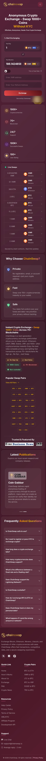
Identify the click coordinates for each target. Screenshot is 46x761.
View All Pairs (11, 382)
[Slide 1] (21, 509)
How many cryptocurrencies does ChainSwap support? (19, 558)
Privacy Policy (7, 707)
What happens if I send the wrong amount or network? (19, 617)
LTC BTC (17, 394)
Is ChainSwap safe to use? (16, 529)
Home (3, 669)
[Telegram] (9, 654)
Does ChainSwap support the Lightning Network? (17, 579)
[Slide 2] (25, 509)
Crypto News (6, 688)
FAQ (2, 684)
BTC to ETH (29, 669)
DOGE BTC (17, 400)
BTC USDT (30, 406)
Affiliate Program (8, 719)
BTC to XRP (29, 680)
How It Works (6, 673)
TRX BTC (29, 400)
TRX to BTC (29, 688)
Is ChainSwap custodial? (15, 588)
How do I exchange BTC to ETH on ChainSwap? (19, 597)
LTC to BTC (28, 676)
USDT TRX (17, 424)
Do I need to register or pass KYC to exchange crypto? (20, 538)
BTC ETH (16, 388)
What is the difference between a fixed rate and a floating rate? (19, 569)
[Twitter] (3, 654)
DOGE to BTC (29, 684)
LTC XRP (29, 418)
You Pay (8, 43)
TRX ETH (23, 430)
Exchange (22, 93)
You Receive (9, 60)
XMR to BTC (29, 673)
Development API (8, 722)
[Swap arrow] (23, 54)
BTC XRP (29, 394)
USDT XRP (16, 406)
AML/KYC (5, 715)
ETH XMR (29, 412)
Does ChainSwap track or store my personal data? (19, 607)
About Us (5, 676)
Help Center (6, 703)
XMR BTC (29, 388)
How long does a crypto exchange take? (19, 548)
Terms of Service (8, 711)
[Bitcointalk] (14, 654)
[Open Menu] (40, 4)
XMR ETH (16, 418)
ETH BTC (16, 412)
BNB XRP (29, 424)
